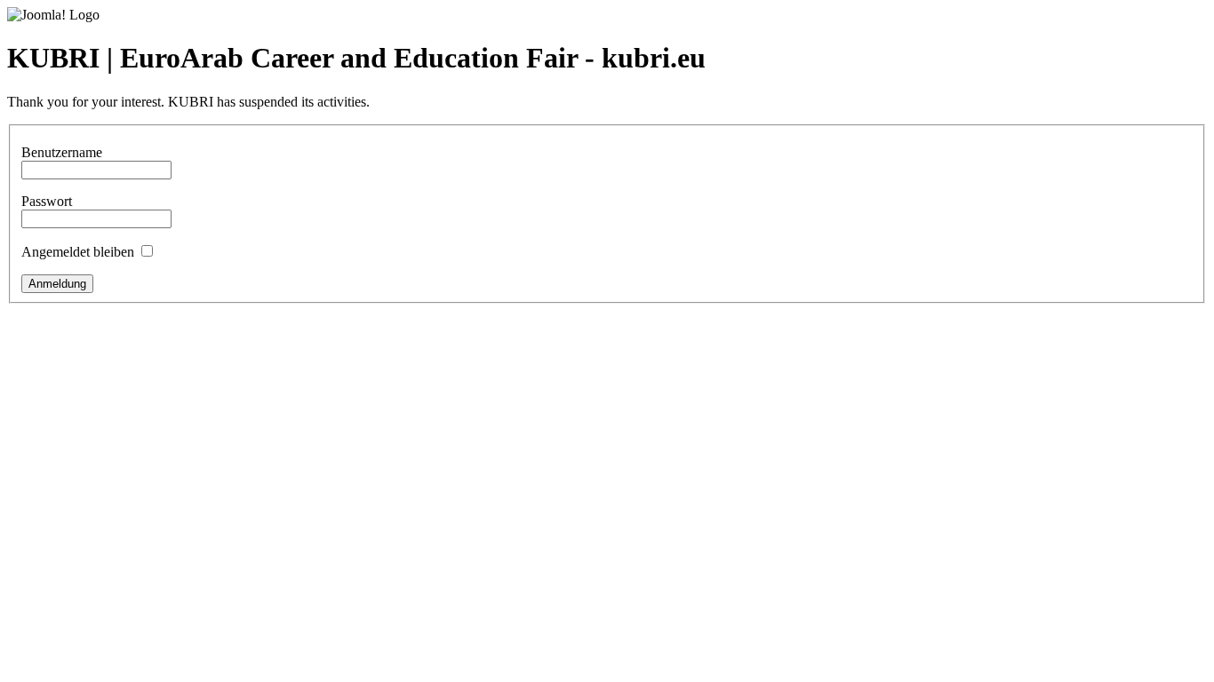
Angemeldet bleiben (77, 251)
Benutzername (61, 152)
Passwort (46, 201)
